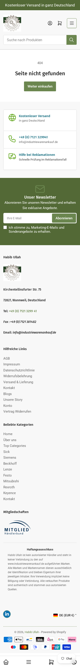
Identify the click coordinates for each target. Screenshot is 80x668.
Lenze (7, 469)
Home (7, 434)
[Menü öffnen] (72, 23)
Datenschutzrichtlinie (19, 370)
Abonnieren (64, 218)
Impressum (11, 364)
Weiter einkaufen (40, 86)
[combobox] (40, 40)
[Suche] (71, 40)
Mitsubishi (11, 481)
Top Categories (14, 446)
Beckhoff (10, 464)
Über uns (9, 440)
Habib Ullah (32, 632)
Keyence (9, 493)
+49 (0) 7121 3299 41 (23, 311)
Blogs (7, 394)
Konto (7, 406)
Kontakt (9, 388)
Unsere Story (12, 400)
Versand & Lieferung (18, 382)
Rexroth (9, 487)
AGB (6, 358)
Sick (6, 452)
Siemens (9, 458)
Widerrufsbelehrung (17, 376)
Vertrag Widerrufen (17, 411)
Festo (7, 475)
